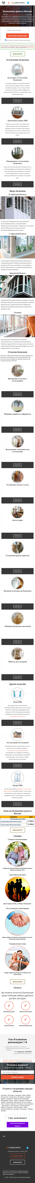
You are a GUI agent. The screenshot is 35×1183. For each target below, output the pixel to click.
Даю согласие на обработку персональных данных (18, 40)
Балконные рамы (14, 1060)
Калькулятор (17, 54)
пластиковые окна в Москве (17, 716)
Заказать (17, 101)
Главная (5, 1060)
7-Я (4, 1136)
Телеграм (31, 47)
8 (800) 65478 (19, 3)
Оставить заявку (17, 1156)
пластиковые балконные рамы (17, 14)
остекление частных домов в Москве (17, 750)
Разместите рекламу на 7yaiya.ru (17, 1124)
